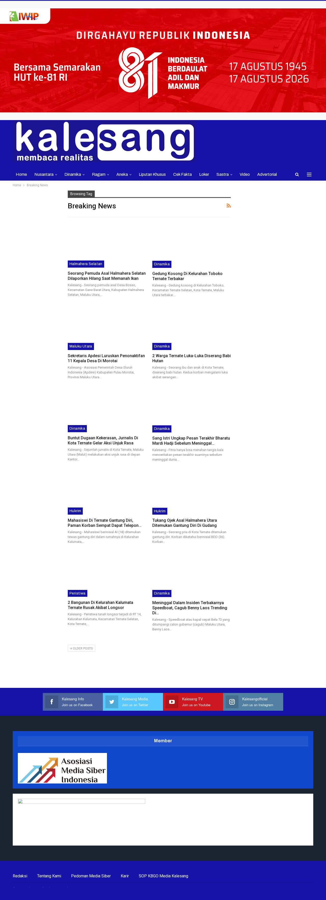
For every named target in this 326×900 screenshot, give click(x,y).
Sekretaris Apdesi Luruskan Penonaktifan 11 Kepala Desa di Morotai (106, 358)
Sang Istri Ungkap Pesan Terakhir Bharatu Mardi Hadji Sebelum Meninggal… (191, 441)
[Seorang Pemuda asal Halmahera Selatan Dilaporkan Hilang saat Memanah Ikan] (107, 245)
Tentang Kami (49, 876)
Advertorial (267, 174)
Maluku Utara (81, 346)
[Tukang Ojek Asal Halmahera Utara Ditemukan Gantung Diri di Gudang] (191, 492)
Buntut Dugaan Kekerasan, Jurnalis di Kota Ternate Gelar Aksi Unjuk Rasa (103, 440)
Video (245, 174)
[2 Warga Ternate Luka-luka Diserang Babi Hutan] (191, 327)
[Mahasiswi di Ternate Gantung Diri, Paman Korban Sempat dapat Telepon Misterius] (107, 492)
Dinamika (72, 174)
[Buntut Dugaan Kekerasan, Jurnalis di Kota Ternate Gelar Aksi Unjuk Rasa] (107, 409)
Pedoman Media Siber (91, 876)
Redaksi (20, 876)
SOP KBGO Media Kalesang (163, 876)
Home (21, 174)
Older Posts (82, 648)
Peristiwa (78, 593)
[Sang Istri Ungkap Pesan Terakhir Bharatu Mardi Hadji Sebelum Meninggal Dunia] (191, 409)
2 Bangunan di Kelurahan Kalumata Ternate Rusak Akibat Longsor (100, 605)
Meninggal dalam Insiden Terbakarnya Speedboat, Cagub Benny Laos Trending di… (189, 607)
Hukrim (75, 511)
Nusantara (43, 174)
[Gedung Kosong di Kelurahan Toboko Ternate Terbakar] (191, 245)
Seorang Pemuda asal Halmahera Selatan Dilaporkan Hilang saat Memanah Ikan (107, 276)
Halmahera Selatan (86, 264)
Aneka (122, 174)
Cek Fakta (182, 174)
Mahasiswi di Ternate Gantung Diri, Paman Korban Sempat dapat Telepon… (104, 523)
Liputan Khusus (152, 174)
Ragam (98, 174)
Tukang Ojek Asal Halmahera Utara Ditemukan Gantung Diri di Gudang (184, 523)
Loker (204, 174)
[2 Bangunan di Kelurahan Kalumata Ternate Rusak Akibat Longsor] (107, 574)
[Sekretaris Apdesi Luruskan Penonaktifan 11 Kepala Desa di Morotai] (107, 327)
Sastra (222, 174)
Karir (125, 876)
